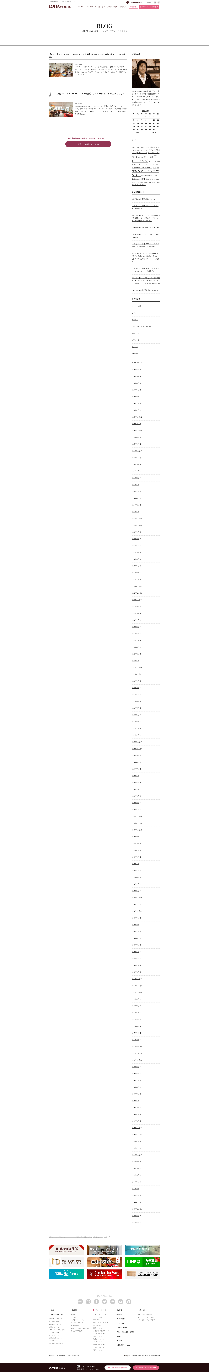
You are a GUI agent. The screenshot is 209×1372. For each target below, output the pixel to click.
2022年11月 (136, 593)
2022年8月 (135, 613)
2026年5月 (135, 383)
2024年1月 (135, 512)
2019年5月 (135, 864)
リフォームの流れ (54, 1332)
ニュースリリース (122, 1327)
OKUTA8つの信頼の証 (55, 1319)
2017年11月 (136, 986)
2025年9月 (135, 437)
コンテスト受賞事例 (77, 1322)
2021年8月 (135, 688)
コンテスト (140, 150)
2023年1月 (135, 579)
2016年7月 (135, 1080)
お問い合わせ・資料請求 (117, 1368)
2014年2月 (135, 1195)
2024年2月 (135, 505)
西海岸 (141, 182)
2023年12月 (136, 518)
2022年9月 (135, 606)
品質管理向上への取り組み (57, 1343)
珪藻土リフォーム (98, 1339)
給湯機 (157, 179)
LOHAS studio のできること (57, 1330)
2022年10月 (136, 600)
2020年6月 (135, 776)
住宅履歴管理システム (123, 1345)
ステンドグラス (154, 150)
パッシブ (140, 157)
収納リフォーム (98, 1350)
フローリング (136, 333)
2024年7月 (135, 471)
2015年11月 (136, 1134)
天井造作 (143, 175)
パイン (135, 157)
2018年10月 (136, 911)
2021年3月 (135, 722)
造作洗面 (135, 353)
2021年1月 (135, 735)
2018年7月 (135, 931)
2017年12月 (136, 979)
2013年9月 (135, 1216)
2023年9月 (135, 532)
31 (154, 129)
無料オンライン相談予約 (149, 7)
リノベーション (98, 1317)
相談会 (148, 179)
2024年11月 (136, 457)
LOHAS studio (60, 6)
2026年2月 (135, 403)
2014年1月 (135, 1202)
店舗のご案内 (112, 7)
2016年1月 (135, 1121)
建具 (147, 175)
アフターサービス (54, 1335)
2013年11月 (136, 1209)
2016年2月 (135, 1114)
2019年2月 (135, 884)
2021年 (105, 1237)
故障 (155, 175)
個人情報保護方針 (61, 1355)
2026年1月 (135, 410)
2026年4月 (135, 390)
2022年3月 (135, 647)
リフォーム (135, 340)
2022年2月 (135, 654)
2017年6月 (135, 1019)
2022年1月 (135, 661)
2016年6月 (135, 1087)
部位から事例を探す (77, 1331)
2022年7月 (135, 620)
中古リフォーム (98, 1320)
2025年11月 (136, 424)
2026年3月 (135, 397)
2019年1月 (135, 891)
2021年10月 (136, 674)
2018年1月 (135, 972)
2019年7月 (135, 850)
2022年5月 (135, 633)
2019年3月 (135, 877)
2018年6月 (135, 938)
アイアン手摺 (140, 147)
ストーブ (134, 153)
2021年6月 (135, 701)
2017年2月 (135, 1046)
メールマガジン (121, 1319)
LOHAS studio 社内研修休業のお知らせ (145, 227)
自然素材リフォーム (55, 1324)
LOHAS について (54, 1327)
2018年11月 (136, 904)
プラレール (142, 164)
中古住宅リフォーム (99, 1325)
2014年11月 (136, 1148)
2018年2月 (135, 965)
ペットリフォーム (98, 1342)
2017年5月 (135, 1026)
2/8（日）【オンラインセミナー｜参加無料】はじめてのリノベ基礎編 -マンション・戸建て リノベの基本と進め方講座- (146, 280)
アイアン (134, 147)
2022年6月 (135, 627)
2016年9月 (135, 1067)
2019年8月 (135, 843)
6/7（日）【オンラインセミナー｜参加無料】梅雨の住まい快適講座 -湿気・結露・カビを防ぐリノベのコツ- (146, 218)
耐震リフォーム (98, 1328)
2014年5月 (135, 1175)
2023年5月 (135, 559)
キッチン (135, 320)
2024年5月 (135, 485)
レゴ (146, 164)
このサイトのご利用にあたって (74, 1355)
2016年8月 (135, 1073)
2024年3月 (135, 498)
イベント (135, 313)
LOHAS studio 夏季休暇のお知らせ (144, 199)
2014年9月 (135, 1162)
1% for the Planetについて (56, 1338)
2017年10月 (136, 992)
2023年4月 (135, 566)
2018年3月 (135, 958)
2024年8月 (135, 464)
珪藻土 (142, 178)
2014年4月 (135, 1182)
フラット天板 (148, 157)
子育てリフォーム (98, 1347)
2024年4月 (135, 491)
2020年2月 (135, 803)
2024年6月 (135, 478)
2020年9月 (135, 755)
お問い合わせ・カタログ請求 (146, 1320)
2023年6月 (135, 552)
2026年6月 (135, 376)
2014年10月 (136, 1155)
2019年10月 (136, 830)
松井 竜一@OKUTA (98, 1237)
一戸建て (73, 1314)
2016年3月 (135, 1107)
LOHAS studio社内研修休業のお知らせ (145, 290)
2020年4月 (135, 789)
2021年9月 (135, 681)
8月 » (154, 133)
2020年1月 (135, 809)
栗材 (136, 179)
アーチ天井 (149, 147)
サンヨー (145, 150)
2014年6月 (135, 1168)
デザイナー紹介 (53, 1341)
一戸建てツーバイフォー (78, 1320)
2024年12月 (136, 451)
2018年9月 (135, 918)
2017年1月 (135, 1053)
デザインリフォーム (99, 1344)
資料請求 (133, 7)
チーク (144, 153)
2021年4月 (135, 715)
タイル (139, 153)
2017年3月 (135, 1040)
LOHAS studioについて (87, 7)
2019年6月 (135, 857)
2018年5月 (135, 945)
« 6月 (138, 133)
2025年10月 (136, 430)
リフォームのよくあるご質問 (125, 1332)
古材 (154, 168)
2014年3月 (135, 1189)
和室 (158, 167)
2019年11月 (136, 823)
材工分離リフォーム (55, 1321)
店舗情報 (119, 1310)
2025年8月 (135, 444)
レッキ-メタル (152, 164)
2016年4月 (135, 1101)
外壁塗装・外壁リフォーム (101, 1331)
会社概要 (123, 7)
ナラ (149, 153)
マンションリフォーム (99, 1314)
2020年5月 (135, 782)
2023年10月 (136, 525)
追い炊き (146, 182)
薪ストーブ (135, 182)
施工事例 (102, 7)
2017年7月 (135, 1013)
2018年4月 (135, 952)
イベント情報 (120, 1323)
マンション (74, 1317)
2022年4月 (135, 640)
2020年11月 (136, 749)
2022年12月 (136, 586)
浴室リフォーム (98, 1336)
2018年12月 (136, 897)
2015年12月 (136, 1128)
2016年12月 (136, 1060)
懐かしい (151, 175)
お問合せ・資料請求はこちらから (88, 144)
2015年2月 (135, 1141)
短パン (153, 179)
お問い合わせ (143, 1310)
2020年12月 (136, 742)
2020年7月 (135, 769)
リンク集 (119, 1341)
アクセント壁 (136, 306)
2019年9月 (135, 837)
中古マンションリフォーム (101, 1322)
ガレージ (155, 147)
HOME (52, 1310)
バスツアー (155, 153)
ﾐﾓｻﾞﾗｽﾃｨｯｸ (142, 185)
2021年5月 (135, 708)
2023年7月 (135, 545)
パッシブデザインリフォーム (142, 326)
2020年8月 (135, 762)
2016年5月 (135, 1094)
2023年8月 (135, 539)
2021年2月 (135, 728)
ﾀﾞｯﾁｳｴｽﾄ (136, 185)
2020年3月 (135, 796)
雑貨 (150, 182)
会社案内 (119, 1314)
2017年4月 (135, 1033)
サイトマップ (52, 1355)
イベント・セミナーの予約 (145, 1317)
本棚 (133, 179)
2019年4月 (135, 870)
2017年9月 (135, 999)
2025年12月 (136, 417)
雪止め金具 (155, 182)
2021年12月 (136, 667)
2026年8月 (135, 369)
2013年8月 (135, 1222)
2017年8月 (135, 1006)
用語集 (119, 1336)
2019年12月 (136, 816)
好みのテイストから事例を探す (80, 1328)
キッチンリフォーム (99, 1333)
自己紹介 (135, 347)
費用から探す (75, 1325)
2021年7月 (135, 694)
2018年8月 (135, 925)
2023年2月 (135, 573)
